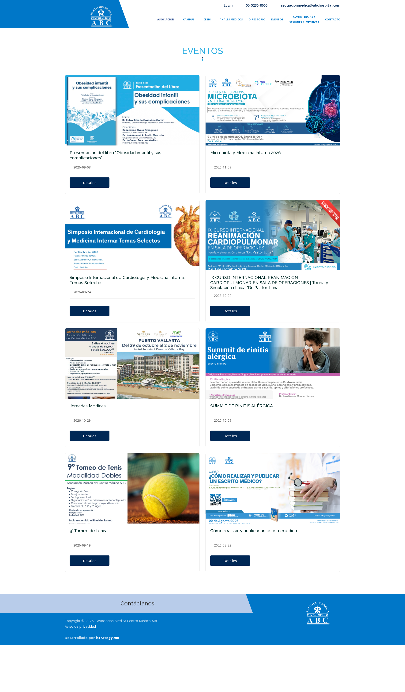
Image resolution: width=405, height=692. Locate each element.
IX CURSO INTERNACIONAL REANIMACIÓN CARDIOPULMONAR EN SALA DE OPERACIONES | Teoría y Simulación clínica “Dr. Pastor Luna (269, 282)
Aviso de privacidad (80, 626)
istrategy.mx (107, 637)
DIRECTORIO (257, 19)
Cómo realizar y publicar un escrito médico (253, 530)
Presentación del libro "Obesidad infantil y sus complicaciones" (115, 155)
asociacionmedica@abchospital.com (310, 5)
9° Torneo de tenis (88, 530)
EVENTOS (277, 19)
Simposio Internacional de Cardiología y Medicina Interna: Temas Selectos (127, 280)
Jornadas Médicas (88, 405)
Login (228, 5)
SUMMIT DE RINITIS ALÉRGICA (241, 405)
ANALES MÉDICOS (231, 19)
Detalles (89, 182)
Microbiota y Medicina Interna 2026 (245, 152)
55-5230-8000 (256, 5)
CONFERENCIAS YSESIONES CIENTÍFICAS (304, 19)
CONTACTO (332, 19)
